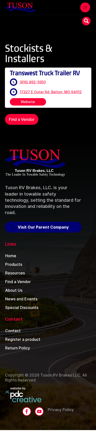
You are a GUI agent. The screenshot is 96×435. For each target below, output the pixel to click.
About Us (13, 290)
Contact (13, 330)
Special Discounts (21, 307)
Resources (15, 273)
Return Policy (17, 347)
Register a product (22, 339)
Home (10, 255)
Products (13, 264)
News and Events (21, 298)
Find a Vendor (21, 119)
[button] (85, 7)
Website (28, 102)
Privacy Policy (61, 409)
